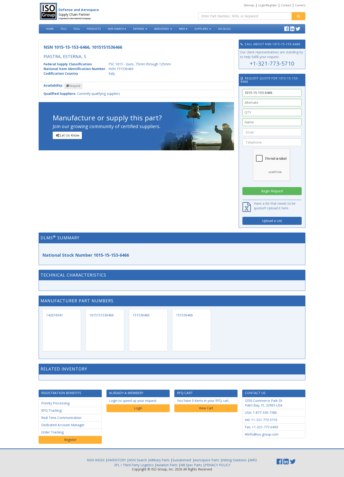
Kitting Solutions (234, 460)
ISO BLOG (224, 28)
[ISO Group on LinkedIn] (293, 28)
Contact (286, 5)
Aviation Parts (167, 465)
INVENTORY (116, 460)
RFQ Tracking (51, 410)
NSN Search (138, 460)
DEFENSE (139, 28)
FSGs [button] (76, 28)
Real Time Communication (61, 417)
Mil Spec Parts (191, 465)
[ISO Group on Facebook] (287, 28)
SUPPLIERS (201, 28)
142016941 (54, 315)
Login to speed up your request (133, 400)
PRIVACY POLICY (217, 465)
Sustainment (181, 460)
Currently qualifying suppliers (82, 93)
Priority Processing (55, 403)
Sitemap (249, 5)
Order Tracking (52, 432)
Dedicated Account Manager (62, 425)
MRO (182, 28)
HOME (50, 28)
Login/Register (267, 5)
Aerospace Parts (206, 460)
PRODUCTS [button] (94, 28)
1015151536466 (101, 315)
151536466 (141, 315)
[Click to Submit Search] (298, 16)
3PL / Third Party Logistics (134, 465)
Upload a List (272, 220)
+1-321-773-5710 (272, 63)
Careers (300, 5)
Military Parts (160, 460)
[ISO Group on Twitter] (299, 28)
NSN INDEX (96, 460)
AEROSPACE (162, 28)
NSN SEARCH (116, 28)
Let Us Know (69, 135)
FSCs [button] (63, 28)
